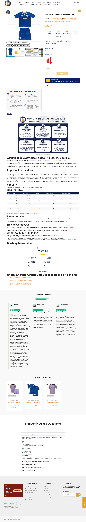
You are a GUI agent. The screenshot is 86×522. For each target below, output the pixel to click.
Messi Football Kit (28, 499)
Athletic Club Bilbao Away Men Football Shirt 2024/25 (33, 404)
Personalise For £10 (49, 48)
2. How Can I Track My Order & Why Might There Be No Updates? (35, 461)
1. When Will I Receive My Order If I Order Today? (32, 434)
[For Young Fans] (8, 94)
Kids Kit (60, 21)
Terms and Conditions (48, 497)
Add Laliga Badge (48, 54)
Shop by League (25, 2)
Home (19, 2)
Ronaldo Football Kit (29, 494)
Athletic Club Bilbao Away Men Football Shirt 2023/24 (21, 283)
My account (55, 4)
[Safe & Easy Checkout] (8, 105)
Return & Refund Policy (48, 496)
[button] (42, 52)
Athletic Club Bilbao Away (50, 19)
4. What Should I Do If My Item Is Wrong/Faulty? (32, 467)
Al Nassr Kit (27, 496)
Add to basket (62, 73)
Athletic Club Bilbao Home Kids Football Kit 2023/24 (20, 281)
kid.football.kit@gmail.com (69, 227)
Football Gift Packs (29, 492)
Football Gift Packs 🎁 (36, 4)
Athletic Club (66, 18)
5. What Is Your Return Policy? (28, 470)
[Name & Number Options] (25, 105)
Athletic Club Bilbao (57, 18)
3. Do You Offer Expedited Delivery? (29, 464)
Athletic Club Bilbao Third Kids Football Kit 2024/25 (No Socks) (14, 404)
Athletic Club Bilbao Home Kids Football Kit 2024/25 (20, 279)
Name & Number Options (32, 104)
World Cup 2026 (28, 486)
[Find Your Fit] (25, 99)
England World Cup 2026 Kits (31, 488)
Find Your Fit (29, 99)
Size (47, 39)
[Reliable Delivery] (8, 99)
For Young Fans (13, 94)
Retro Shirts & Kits (36, 2)
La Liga (51, 18)
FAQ (45, 486)
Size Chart (46, 490)
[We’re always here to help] (25, 94)
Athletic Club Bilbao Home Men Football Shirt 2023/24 (21, 280)
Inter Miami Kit (28, 497)
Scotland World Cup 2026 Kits (31, 490)
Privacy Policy (47, 492)
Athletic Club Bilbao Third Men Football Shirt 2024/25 (52, 404)
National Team (56, 2)
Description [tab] (9, 113)
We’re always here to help (32, 94)
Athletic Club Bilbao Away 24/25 (62, 19)
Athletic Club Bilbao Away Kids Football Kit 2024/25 (20, 277)
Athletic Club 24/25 (74, 18)
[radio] (47, 41)
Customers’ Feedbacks (47, 4)
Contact (45, 499)
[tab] (9, 114)
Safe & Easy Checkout (14, 104)
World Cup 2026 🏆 (24, 4)
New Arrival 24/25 (66, 21)
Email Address (66, 491)
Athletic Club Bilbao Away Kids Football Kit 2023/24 (20, 284)
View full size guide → (33, 213)
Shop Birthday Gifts (17, 490)
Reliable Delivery (13, 99)
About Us (46, 488)
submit (78, 494)
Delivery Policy (47, 494)
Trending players (46, 2)
